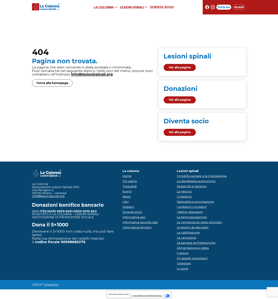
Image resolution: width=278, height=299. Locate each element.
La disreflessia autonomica (196, 181)
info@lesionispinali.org (92, 74)
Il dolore (182, 253)
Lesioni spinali (132, 7)
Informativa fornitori (137, 227)
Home (127, 176)
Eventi (127, 191)
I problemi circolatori (192, 207)
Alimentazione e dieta (193, 248)
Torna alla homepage (52, 83)
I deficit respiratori (190, 212)
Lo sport (182, 268)
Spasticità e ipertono (192, 186)
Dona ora (224, 7)
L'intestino (184, 196)
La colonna (104, 7)
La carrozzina (186, 238)
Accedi (239, 7)
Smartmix (51, 284)
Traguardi (130, 186)
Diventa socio (162, 7)
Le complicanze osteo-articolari (199, 222)
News (127, 196)
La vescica (184, 191)
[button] (202, 62)
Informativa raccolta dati (140, 222)
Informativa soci (134, 217)
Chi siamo (130, 181)
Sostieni (128, 207)
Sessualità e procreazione (195, 202)
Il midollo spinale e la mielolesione (202, 176)
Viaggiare (184, 263)
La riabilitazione (188, 232)
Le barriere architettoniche (196, 243)
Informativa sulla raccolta (118, 294)
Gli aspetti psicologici (192, 258)
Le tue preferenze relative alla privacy (147, 296)
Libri (126, 202)
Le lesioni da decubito (192, 227)
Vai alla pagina (180, 67)
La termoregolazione (192, 217)
